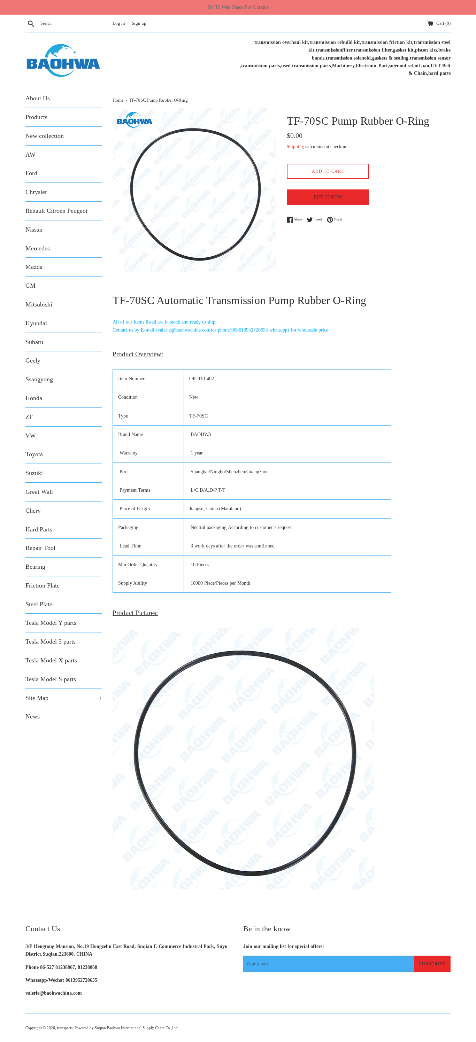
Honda (33, 398)
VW (30, 435)
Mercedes (37, 248)
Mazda (34, 266)
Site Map (63, 697)
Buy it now (328, 197)
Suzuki (34, 472)
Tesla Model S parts (50, 679)
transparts (64, 1028)
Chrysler (36, 191)
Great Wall (39, 491)
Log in (119, 23)
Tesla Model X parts (51, 660)
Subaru (34, 342)
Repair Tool (40, 547)
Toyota (34, 454)
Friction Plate (42, 585)
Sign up (139, 23)
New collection (44, 135)
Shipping (295, 146)
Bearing (35, 566)
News (32, 716)
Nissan (34, 229)
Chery (33, 510)
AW (30, 154)
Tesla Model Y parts (50, 622)
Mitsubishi (38, 304)
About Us (37, 98)
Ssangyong (39, 379)
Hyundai (36, 323)
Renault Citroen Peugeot (56, 210)
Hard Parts (38, 529)
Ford (31, 173)
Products (36, 117)
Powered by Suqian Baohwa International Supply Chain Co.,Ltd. (127, 1028)
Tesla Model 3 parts (50, 641)
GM (30, 285)
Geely (32, 360)
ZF (29, 416)
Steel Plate (38, 604)
